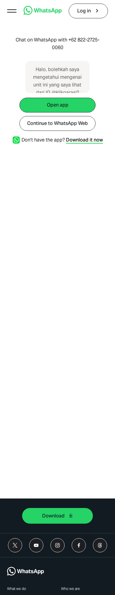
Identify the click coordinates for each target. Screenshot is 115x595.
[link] (42, 13)
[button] (12, 11)
